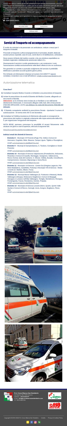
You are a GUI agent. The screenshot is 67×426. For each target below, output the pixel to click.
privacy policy (50, 8)
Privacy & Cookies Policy (55, 418)
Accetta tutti (23, 26)
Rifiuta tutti (33, 31)
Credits (43, 418)
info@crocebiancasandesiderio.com (31, 398)
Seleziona (43, 26)
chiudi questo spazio (12, 20)
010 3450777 (25, 396)
